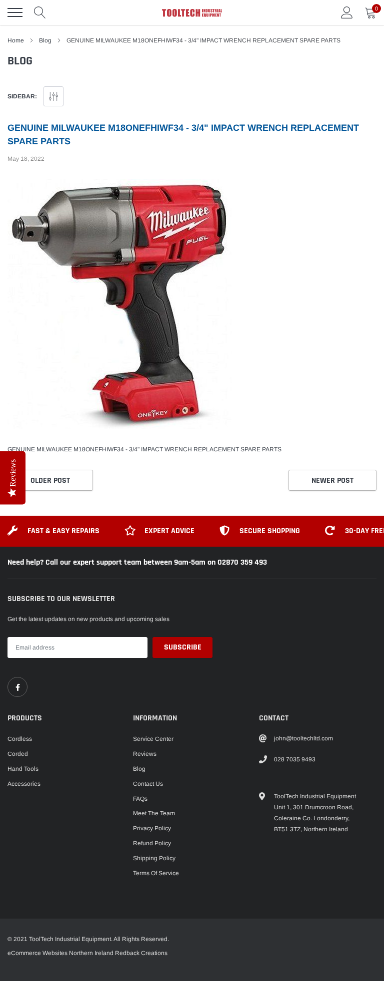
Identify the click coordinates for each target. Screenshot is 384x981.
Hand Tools (23, 768)
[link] (18, 687)
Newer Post (333, 480)
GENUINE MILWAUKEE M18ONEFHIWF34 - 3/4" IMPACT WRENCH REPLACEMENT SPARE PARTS (145, 449)
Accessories (24, 783)
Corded (18, 753)
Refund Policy (152, 843)
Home (16, 40)
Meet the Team (154, 813)
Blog (45, 40)
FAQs (140, 798)
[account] (347, 12)
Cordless (20, 738)
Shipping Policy (154, 858)
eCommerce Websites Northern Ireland (61, 953)
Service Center (153, 738)
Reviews (144, 753)
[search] (40, 12)
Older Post (50, 480)
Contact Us (148, 783)
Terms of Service (156, 873)
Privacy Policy (152, 828)
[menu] (15, 12)
